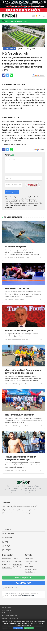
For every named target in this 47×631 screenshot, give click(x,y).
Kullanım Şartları (8, 613)
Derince (15, 558)
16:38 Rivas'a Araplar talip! (16, 21)
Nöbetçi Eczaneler (31, 561)
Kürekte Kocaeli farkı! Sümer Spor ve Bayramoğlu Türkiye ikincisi (23, 371)
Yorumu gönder (12, 192)
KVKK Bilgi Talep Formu (10, 618)
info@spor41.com (11, 588)
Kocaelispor (6, 559)
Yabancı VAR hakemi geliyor (19, 330)
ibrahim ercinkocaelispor (11, 513)
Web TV (8, 529)
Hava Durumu (29, 564)
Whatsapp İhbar (24, 577)
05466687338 (24, 583)
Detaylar (17, 628)
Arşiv (7, 542)
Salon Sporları (18, 561)
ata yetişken (7, 506)
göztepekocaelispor (10, 510)
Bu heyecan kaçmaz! (15, 246)
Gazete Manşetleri (31, 569)
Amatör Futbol (7, 564)
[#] (23, 482)
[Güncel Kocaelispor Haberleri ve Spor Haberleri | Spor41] (8, 15)
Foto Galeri (9, 533)
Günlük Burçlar (30, 572)
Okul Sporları (17, 564)
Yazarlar (8, 537)
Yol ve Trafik (29, 558)
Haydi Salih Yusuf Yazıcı (17, 288)
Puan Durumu (29, 567)
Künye (7, 546)
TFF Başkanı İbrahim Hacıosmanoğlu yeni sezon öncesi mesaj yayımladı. (22, 335)
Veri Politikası (6, 610)
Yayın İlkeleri (6, 608)
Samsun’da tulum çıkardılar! (19, 414)
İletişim (8, 550)
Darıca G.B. (6, 561)
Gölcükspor (6, 567)
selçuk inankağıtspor (26, 510)
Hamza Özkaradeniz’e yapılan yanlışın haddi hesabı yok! (20, 458)
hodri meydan (27, 513)
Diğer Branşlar (10, 49)
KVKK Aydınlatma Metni (10, 615)
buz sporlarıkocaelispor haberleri (25, 506)
